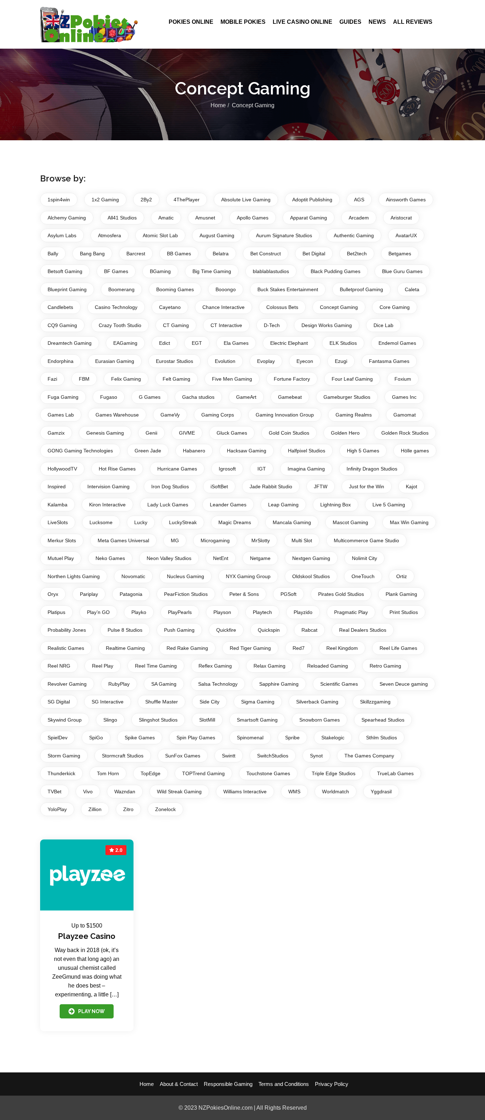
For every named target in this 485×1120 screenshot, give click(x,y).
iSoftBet (219, 486)
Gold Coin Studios (289, 433)
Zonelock (165, 809)
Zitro (128, 809)
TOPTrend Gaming (203, 773)
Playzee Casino (86, 936)
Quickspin (269, 630)
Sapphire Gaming (279, 684)
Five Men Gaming (232, 379)
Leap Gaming (283, 504)
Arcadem (359, 218)
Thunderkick (61, 773)
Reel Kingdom (342, 648)
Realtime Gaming (125, 648)
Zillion (95, 809)
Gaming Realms (354, 415)
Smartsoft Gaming (257, 720)
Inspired (57, 486)
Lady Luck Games (167, 504)
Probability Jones (67, 630)
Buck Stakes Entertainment (287, 289)
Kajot (411, 486)
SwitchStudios (272, 756)
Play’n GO (98, 612)
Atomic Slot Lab (160, 235)
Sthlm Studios (381, 737)
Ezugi (341, 361)
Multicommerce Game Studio (366, 540)
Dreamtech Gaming (70, 343)
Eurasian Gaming (114, 361)
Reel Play (102, 666)
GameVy (170, 415)
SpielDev (57, 737)
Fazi (52, 379)
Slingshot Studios (158, 720)
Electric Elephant (289, 343)
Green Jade (148, 450)
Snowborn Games (319, 720)
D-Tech (272, 325)
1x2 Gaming (105, 199)
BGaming (160, 271)
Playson (222, 612)
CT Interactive (226, 325)
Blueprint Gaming (67, 289)
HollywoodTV (62, 469)
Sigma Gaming (257, 702)
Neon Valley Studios (169, 558)
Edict (164, 343)
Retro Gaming (385, 666)
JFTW (320, 486)
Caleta (412, 289)
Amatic (166, 218)
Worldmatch (335, 791)
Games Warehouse (117, 415)
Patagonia (131, 594)
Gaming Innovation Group (285, 415)
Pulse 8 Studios (125, 630)
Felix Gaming (126, 379)
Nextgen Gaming (311, 558)
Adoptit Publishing (312, 199)
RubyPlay (119, 684)
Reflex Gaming (215, 666)
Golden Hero (345, 433)
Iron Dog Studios (170, 486)
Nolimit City (364, 558)
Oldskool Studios (311, 576)
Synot (316, 756)
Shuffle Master (161, 702)
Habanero (194, 450)
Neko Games (110, 558)
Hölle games (415, 450)
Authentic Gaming (354, 235)
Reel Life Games (398, 648)
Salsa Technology (218, 684)
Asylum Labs (62, 235)
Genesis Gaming (105, 433)
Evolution (225, 361)
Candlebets (60, 307)
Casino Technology (116, 307)
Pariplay (89, 594)
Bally (53, 253)
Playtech (262, 612)
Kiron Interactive (107, 504)
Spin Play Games (195, 737)
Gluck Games (232, 433)
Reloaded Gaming (327, 666)
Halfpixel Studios (306, 450)
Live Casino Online (302, 22)
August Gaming (217, 235)
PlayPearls (180, 612)
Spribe (292, 737)
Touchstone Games (268, 773)
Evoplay (266, 361)
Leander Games (228, 504)
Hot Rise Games (117, 469)
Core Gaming (395, 307)
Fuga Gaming (63, 397)
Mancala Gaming (292, 522)
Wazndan (124, 791)
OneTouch (363, 576)
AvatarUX (406, 235)
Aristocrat (401, 218)
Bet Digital (314, 253)
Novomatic (133, 576)
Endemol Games (397, 343)
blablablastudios (271, 271)
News (377, 22)
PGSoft (288, 594)
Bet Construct (265, 253)
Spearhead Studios (382, 720)
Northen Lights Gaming (74, 576)
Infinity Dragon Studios (372, 469)
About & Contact (179, 1084)
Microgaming (215, 540)
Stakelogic (332, 737)
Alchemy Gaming (67, 218)
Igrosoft (227, 469)
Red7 (299, 648)
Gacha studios (198, 397)
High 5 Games (363, 450)
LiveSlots (58, 522)
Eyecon (304, 361)
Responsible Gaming (228, 1084)
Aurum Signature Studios (284, 235)
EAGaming (125, 343)
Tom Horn (108, 773)
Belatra (221, 253)
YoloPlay (57, 809)
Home (218, 105)
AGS (359, 199)
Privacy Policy (331, 1084)
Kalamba (57, 504)
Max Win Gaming (409, 522)
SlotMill (207, 720)
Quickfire (226, 630)
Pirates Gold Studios (341, 594)
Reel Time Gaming (156, 666)
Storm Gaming (64, 756)
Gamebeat (290, 397)
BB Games (179, 253)
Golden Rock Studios (405, 433)
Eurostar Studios (174, 361)
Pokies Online (191, 22)
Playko (138, 612)
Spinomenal (250, 737)
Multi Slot (301, 540)
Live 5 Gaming (388, 504)
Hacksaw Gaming (246, 450)
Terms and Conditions (283, 1084)
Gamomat (404, 415)
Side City (209, 702)
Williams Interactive (245, 791)
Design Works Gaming (326, 325)
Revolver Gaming (67, 684)
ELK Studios (343, 343)
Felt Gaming (176, 379)
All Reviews (412, 22)
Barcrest (135, 253)
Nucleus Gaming (185, 576)
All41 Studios (122, 218)
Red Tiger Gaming (250, 648)
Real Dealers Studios (362, 630)
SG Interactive (108, 702)
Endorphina (60, 361)
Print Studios (403, 612)
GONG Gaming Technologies (80, 450)
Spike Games (140, 737)
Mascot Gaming (350, 522)
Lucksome (101, 522)
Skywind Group (65, 720)
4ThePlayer (187, 199)
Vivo (88, 791)
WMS (294, 791)
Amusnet (205, 218)
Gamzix (56, 433)
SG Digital (59, 702)
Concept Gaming (339, 307)
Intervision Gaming (108, 486)
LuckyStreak (183, 522)
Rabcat (309, 630)
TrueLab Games (395, 773)
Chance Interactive (223, 307)
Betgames (399, 253)
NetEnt (220, 558)
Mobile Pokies (243, 22)
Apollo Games (252, 218)
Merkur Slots (62, 540)
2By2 (146, 199)
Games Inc (404, 397)
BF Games (116, 271)
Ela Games (236, 343)
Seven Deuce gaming (404, 684)
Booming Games (175, 289)
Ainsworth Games (406, 199)
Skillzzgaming (375, 702)
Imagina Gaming (306, 469)
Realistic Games (66, 648)
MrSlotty (260, 540)
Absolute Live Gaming (246, 199)
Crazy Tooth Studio (120, 325)
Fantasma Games (389, 361)
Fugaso (108, 397)
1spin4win (59, 199)
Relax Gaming (269, 666)
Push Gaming (179, 630)
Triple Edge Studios (333, 773)
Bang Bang (92, 253)
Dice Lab (383, 325)
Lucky (140, 522)
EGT (197, 343)
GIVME (187, 433)
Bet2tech (357, 253)
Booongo (226, 289)
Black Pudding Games (335, 271)
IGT (261, 469)
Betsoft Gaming (65, 271)
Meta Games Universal (123, 540)
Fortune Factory (292, 379)
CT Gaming (176, 325)
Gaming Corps (217, 415)
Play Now (91, 1011)
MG (175, 540)
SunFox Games (182, 756)
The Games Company (369, 756)
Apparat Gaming (308, 218)
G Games (149, 397)
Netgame (260, 558)
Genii (151, 433)
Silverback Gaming (317, 702)
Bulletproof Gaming (361, 289)
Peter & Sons (244, 594)
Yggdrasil (381, 791)
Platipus (56, 612)
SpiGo (96, 737)
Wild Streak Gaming (179, 791)
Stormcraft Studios (122, 756)
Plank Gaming (401, 594)
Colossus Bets (282, 307)
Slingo (110, 720)
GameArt (246, 397)
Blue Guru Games (402, 271)
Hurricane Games (177, 469)
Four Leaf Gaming (352, 379)
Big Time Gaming (211, 271)
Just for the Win (366, 486)
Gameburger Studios (346, 397)
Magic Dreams (234, 522)
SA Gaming (163, 684)
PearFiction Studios (186, 594)
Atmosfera (109, 235)
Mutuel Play (61, 558)
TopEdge (150, 773)
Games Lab (61, 415)
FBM (84, 379)
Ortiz (401, 576)
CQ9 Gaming (62, 325)
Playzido (303, 612)
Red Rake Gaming (187, 648)
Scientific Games (339, 684)
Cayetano (170, 307)
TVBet (54, 791)
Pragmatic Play (351, 612)
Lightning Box (335, 504)
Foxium (402, 379)
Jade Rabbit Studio (271, 486)
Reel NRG (59, 666)
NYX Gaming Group (248, 576)
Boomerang (121, 289)
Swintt (228, 756)
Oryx (53, 594)
